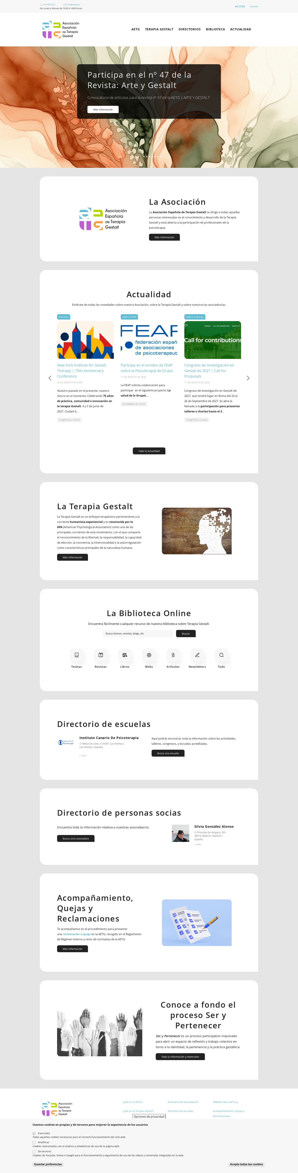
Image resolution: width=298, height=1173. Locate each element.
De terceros (44, 1151)
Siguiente (248, 377)
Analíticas (43, 1142)
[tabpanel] (149, 107)
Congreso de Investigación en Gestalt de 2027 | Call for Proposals (209, 371)
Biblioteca (215, 29)
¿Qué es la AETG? (132, 1102)
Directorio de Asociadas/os (183, 1102)
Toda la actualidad (149, 451)
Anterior (49, 377)
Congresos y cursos (69, 419)
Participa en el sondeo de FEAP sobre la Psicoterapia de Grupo (147, 368)
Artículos (173, 667)
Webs (149, 667)
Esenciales (44, 1133)
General (64, 316)
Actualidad (240, 29)
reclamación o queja (77, 934)
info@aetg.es (73, 4)
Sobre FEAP (129, 316)
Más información (103, 109)
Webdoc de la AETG (224, 1102)
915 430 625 (49, 4)
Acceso (240, 6)
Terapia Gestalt (159, 29)
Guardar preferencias (48, 1164)
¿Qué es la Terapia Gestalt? (138, 1111)
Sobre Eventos (195, 316)
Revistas (101, 667)
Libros (125, 667)
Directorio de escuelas (180, 1111)
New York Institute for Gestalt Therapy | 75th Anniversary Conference (81, 371)
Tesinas (76, 667)
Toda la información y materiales (180, 1056)
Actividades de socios (134, 404)
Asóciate (254, 6)
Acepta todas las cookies (246, 1164)
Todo (221, 667)
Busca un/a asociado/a (76, 838)
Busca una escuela (168, 753)
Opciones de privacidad (149, 1116)
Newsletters (197, 667)
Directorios (190, 29)
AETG (135, 29)
